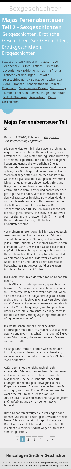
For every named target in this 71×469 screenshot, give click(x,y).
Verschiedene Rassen (33, 88)
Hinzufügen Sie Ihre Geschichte (35, 455)
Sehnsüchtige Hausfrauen (48, 93)
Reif (50, 70)
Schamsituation (37, 84)
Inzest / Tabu (49, 61)
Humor (7, 93)
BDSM (26, 66)
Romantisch (37, 97)
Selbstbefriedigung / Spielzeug (23, 79)
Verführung (58, 88)
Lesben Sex (54, 79)
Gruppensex (11, 66)
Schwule (43, 75)
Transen (19, 84)
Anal (58, 70)
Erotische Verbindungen (19, 75)
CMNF (7, 84)
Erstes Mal (52, 66)
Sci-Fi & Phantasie (15, 97)
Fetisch (38, 66)
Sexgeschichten (35, 8)
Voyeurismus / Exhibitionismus (24, 70)
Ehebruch (21, 93)
